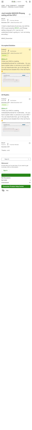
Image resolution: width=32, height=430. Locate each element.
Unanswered (16, 182)
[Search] (26, 1)
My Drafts (16, 180)
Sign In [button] (5, 170)
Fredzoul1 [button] (3, 49)
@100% (17, 28)
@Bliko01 (4, 59)
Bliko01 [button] (3, 18)
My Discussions (5, 178)
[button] (30, 14)
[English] (16, 1)
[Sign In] (29, 1)
